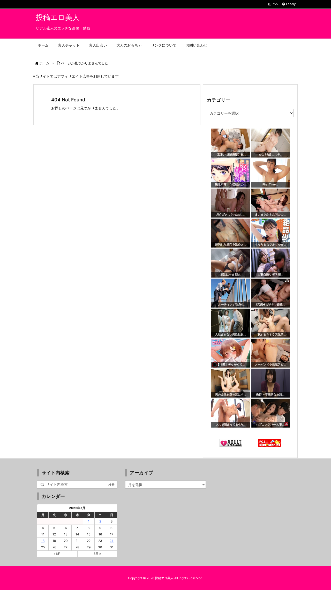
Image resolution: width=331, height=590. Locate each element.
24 (112, 541)
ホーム (44, 63)
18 (42, 541)
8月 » (97, 554)
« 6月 (57, 554)
